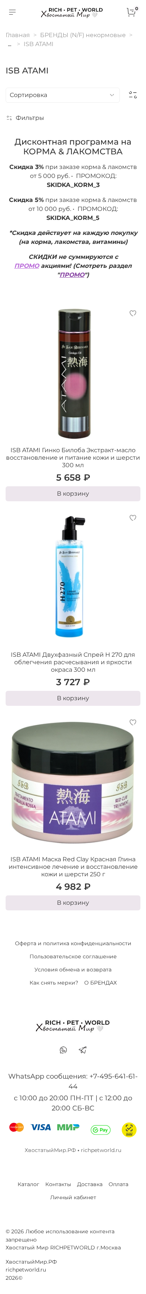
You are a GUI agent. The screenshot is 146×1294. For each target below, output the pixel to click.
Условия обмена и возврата (73, 969)
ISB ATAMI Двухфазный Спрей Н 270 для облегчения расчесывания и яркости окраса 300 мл (73, 662)
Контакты (58, 1184)
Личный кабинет (73, 1197)
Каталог (28, 1184)
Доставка (90, 1184)
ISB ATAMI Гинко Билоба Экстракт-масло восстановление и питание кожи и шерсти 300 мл (73, 458)
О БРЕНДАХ (100, 982)
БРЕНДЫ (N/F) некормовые (83, 35)
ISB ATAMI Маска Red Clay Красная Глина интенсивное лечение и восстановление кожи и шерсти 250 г (73, 867)
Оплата (118, 1184)
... (9, 44)
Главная (18, 35)
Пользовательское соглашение (73, 956)
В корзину (73, 493)
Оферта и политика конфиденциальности (73, 943)
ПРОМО (26, 265)
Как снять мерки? (54, 982)
